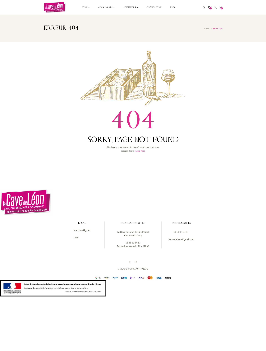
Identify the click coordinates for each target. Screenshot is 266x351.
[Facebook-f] (129, 261)
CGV (76, 237)
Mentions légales (82, 230)
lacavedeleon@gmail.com (181, 239)
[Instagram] (136, 261)
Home (206, 28)
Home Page (140, 151)
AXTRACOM (141, 269)
